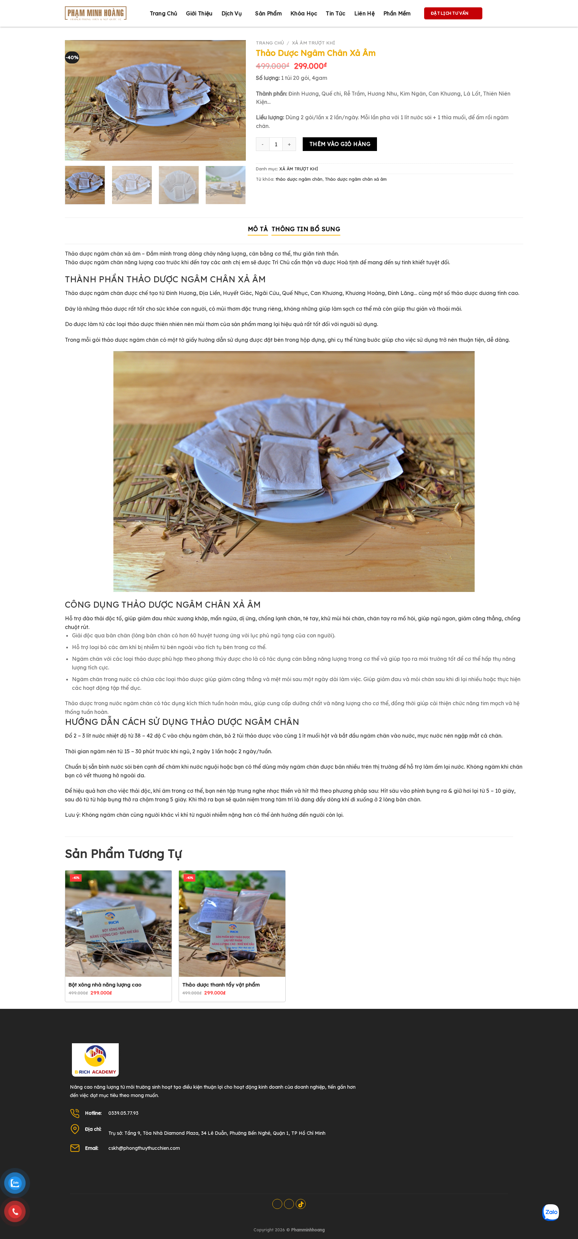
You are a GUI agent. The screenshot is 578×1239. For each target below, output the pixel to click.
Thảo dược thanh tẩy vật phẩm (221, 984)
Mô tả (258, 229)
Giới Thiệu (199, 13)
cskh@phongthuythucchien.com (144, 1148)
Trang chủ (164, 13)
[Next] (234, 102)
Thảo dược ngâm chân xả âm (356, 179)
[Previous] (77, 102)
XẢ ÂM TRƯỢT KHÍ (313, 42)
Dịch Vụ (231, 13)
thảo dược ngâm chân (299, 179)
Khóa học (303, 13)
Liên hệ (364, 13)
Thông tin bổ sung (306, 229)
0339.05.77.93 (123, 1113)
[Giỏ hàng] (494, 13)
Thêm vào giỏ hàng (339, 144)
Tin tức (335, 13)
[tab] (258, 229)
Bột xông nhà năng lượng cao (105, 984)
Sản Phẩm (268, 13)
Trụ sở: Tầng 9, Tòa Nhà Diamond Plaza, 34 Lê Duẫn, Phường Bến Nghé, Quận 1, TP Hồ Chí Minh (216, 1133)
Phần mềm (397, 13)
